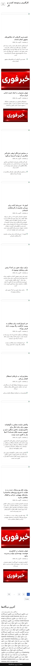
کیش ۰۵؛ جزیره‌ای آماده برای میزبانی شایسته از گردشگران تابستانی (18, 207)
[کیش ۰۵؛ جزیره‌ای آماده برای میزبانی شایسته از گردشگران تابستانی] (15, 191)
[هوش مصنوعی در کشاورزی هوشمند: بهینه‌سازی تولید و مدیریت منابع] (15, 537)
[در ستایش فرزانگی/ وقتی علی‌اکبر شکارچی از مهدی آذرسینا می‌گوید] (15, 139)
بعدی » (27, 599)
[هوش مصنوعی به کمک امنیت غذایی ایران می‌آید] (15, 79)
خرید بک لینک (23, 616)
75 (9, 594)
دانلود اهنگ (25, 634)
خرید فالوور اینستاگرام (21, 614)
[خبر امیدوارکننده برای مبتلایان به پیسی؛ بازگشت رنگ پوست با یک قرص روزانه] (15, 310)
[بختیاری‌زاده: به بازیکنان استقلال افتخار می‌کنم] (15, 362)
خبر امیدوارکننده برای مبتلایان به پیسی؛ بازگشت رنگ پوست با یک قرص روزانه (17, 326)
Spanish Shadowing (7, 636)
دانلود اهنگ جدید (23, 623)
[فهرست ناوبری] (3, 4)
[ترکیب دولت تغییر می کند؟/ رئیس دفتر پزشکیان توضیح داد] (15, 254)
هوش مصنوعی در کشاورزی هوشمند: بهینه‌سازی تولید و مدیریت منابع (16, 553)
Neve (21, 664)
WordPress (11, 664)
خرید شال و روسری (10, 627)
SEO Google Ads (12, 661)
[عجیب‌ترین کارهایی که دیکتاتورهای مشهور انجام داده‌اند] (15, 23)
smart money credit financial (10, 616)
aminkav (24, 42)
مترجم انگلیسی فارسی (22, 632)
